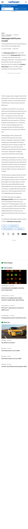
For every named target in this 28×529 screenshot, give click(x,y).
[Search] (26, 2)
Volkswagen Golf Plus (7, 199)
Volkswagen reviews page (14, 221)
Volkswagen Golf (15, 55)
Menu (2, 2)
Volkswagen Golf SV (9, 53)
